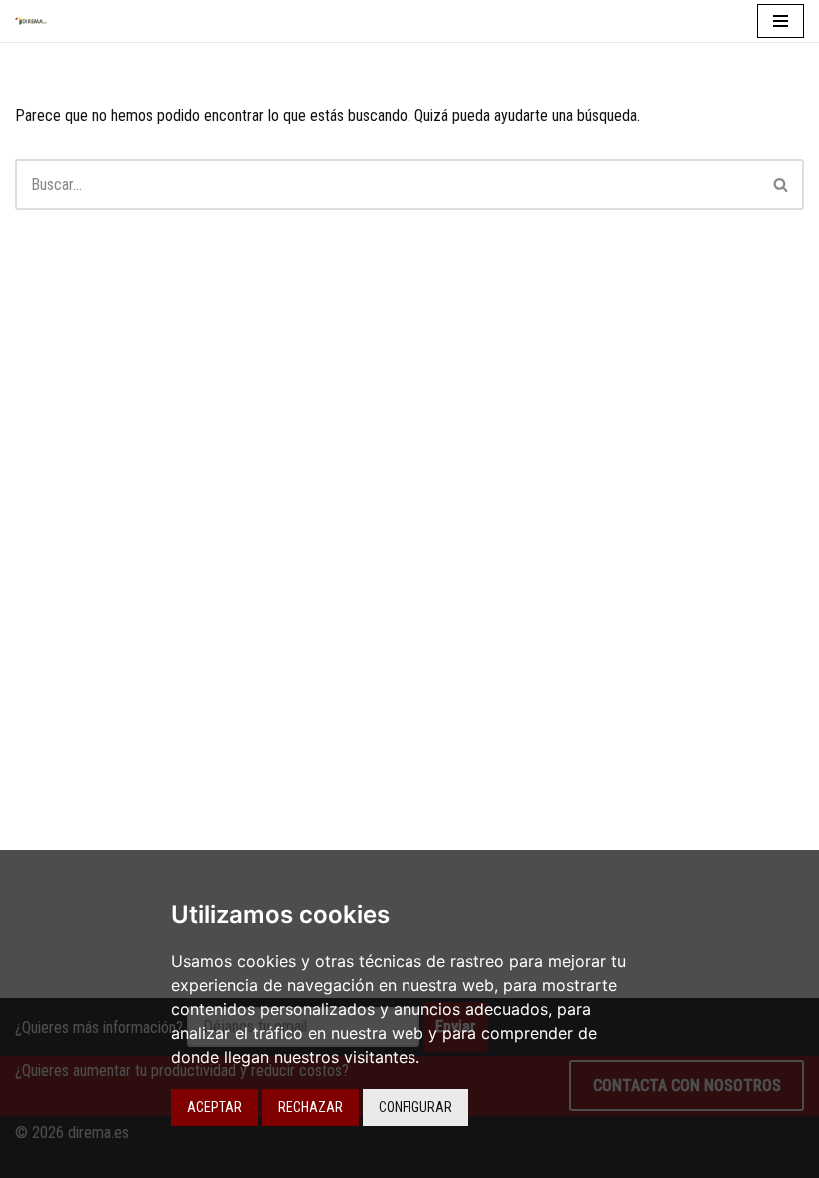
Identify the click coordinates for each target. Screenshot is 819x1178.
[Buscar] (781, 184)
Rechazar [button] (310, 1107)
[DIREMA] (36, 21)
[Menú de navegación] (780, 21)
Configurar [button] (415, 1107)
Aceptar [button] (214, 1107)
